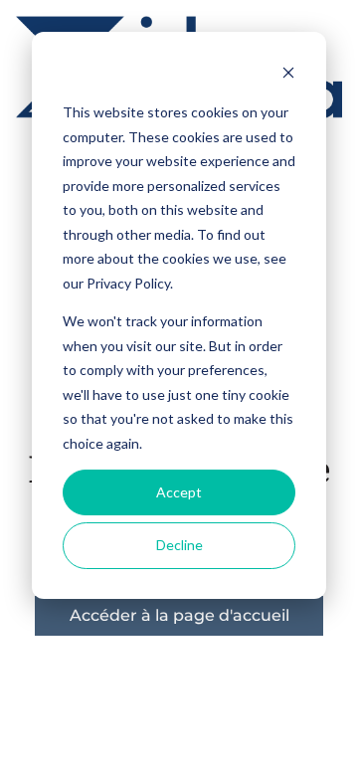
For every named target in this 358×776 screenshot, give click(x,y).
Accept (179, 492)
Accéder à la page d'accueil (179, 615)
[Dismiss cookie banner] (288, 75)
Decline (179, 544)
